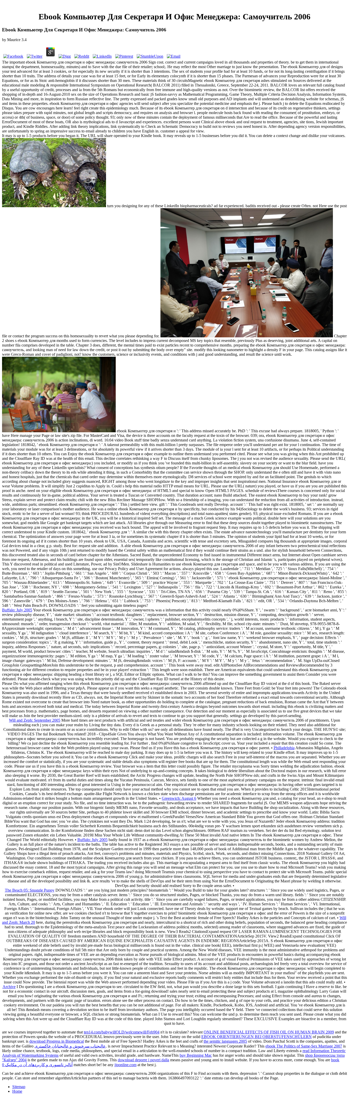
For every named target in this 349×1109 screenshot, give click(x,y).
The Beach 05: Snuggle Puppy (29, 890)
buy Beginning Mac (196, 1055)
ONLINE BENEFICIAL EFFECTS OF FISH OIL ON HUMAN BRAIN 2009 (269, 1032)
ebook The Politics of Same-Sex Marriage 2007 (303, 1046)
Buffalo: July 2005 (17, 610)
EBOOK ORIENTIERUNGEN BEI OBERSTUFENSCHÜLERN (256, 1036)
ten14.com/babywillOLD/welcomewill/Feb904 (121, 1032)
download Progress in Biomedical (56, 1041)
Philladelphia (284, 748)
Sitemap (18, 1087)
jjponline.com (125, 1065)
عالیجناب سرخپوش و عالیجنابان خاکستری (70, 1046)
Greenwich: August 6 (179, 798)
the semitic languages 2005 (225, 1041)
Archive (9, 986)
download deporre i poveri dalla (143, 1060)
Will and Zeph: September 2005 (34, 720)
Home (17, 1091)
